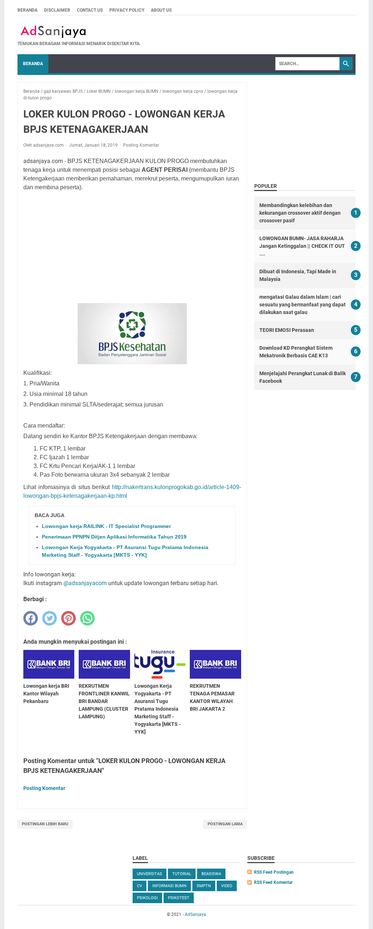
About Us (161, 10)
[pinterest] (68, 618)
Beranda (27, 10)
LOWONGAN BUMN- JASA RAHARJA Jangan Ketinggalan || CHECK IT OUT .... (302, 246)
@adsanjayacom (85, 583)
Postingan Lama (225, 824)
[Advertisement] (141, 247)
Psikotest (178, 898)
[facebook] (30, 618)
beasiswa (211, 874)
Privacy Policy (126, 10)
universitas (149, 874)
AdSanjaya (195, 914)
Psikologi (147, 898)
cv (139, 886)
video (226, 886)
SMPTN (204, 886)
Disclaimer (57, 10)
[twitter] (49, 618)
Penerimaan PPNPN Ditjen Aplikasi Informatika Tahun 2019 (114, 537)
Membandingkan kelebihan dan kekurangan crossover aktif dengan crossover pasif (300, 212)
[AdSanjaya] (79, 31)
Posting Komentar (141, 145)
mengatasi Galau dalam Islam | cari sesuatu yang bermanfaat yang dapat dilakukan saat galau (302, 304)
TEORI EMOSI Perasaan (286, 330)
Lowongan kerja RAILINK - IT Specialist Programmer (106, 526)
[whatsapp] (87, 618)
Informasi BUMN (169, 886)
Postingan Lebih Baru (45, 824)
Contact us (90, 10)
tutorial (181, 874)
